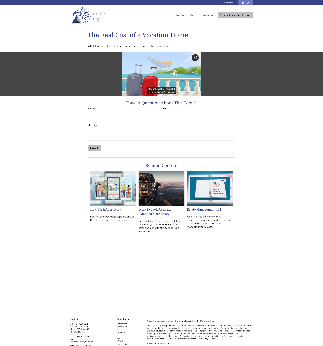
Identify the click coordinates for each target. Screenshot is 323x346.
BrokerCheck (209, 321)
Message (93, 125)
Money (119, 338)
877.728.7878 (84, 326)
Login (247, 2)
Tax (117, 335)
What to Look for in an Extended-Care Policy (155, 211)
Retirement (121, 324)
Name (91, 108)
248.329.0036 (83, 329)
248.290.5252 (227, 2)
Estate (119, 329)
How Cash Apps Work (105, 209)
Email (166, 108)
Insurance (120, 332)
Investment (121, 327)
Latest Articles (122, 344)
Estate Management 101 (204, 209)
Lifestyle (120, 341)
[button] (179, 15)
